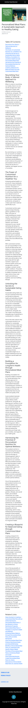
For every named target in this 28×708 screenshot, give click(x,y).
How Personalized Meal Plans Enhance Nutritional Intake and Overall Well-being (13, 642)
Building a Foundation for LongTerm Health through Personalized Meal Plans (12, 58)
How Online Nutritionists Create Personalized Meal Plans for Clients (12, 658)
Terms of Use (5, 672)
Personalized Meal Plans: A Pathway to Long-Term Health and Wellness (13, 629)
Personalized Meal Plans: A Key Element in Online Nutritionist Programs (12, 624)
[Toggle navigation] (25, 2)
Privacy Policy (6, 675)
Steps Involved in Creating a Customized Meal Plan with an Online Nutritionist (13, 618)
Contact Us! (4, 682)
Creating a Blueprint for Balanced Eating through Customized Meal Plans (12, 69)
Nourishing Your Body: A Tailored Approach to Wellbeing (12, 46)
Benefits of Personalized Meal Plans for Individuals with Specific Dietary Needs (13, 647)
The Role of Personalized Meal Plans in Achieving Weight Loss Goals (13, 652)
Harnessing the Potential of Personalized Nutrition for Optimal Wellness (13, 64)
